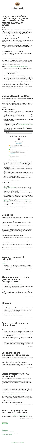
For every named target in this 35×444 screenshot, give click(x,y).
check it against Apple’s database (25, 127)
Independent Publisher (14, 442)
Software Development (21, 404)
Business (27, 346)
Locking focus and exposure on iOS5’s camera (15, 354)
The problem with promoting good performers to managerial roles (16, 279)
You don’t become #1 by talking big (14, 258)
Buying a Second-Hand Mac (15, 96)
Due (18, 381)
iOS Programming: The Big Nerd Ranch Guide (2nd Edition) (12, 394)
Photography (25, 367)
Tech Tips (25, 89)
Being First (7, 215)
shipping (8, 305)
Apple (23, 89)
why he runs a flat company (16, 284)
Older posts (5, 423)
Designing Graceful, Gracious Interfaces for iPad (21, 415)
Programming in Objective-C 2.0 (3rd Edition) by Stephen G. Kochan (14, 385)
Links (29, 346)
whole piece (15, 315)
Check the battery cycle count (9, 187)
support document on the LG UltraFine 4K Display (18, 66)
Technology (28, 89)
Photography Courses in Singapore (7, 434)
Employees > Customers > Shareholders (15, 324)
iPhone (20, 367)
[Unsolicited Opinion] (17, 6)
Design (23, 418)
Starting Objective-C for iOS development (15, 375)
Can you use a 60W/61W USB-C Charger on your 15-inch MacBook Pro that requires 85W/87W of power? (15, 20)
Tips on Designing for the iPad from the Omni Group (15, 411)
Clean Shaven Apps (5, 430)
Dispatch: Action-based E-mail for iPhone (8, 431)
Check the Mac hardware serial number (11, 184)
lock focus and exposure (16, 361)
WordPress (22, 442)
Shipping (6, 303)
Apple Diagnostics (27, 201)
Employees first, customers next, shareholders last (10, 327)
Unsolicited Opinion (18, 8)
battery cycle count (20, 162)
